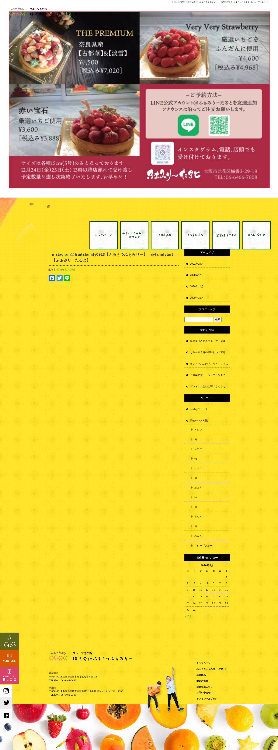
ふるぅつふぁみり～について (135, 235)
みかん (198, 535)
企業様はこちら (225, 235)
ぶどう (198, 487)
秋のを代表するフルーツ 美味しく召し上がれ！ (210, 341)
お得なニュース (199, 409)
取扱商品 (165, 235)
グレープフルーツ (204, 545)
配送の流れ (195, 235)
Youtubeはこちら (9, 658)
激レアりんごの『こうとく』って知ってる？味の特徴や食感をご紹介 (210, 363)
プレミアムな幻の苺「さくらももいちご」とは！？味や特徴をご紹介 (210, 386)
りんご (198, 468)
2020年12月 (196, 275)
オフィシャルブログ (206, 698)
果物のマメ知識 (199, 420)
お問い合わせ (256, 235)
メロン (198, 429)
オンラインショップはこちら (9, 641)
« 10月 (188, 616)
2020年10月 (196, 297)
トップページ (104, 235)
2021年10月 (196, 263)
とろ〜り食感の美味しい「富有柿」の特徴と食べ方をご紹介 (210, 352)
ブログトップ (207, 309)
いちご (198, 449)
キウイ (198, 516)
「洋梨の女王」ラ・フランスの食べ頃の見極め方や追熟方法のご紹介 (210, 375)
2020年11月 (196, 286)
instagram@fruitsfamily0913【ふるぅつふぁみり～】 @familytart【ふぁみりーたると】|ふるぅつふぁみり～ (221, 2)
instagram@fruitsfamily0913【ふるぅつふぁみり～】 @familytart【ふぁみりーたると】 (112, 257)
